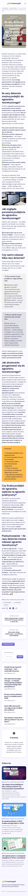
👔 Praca (6, 768)
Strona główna (5, 8)
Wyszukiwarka (8, 652)
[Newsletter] (5, 886)
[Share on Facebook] (10, 608)
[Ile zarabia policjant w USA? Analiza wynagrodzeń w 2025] (14, 810)
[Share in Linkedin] (13, 608)
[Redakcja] (15, 886)
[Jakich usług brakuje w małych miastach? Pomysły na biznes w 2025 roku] (14, 619)
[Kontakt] (10, 886)
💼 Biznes (14, 768)
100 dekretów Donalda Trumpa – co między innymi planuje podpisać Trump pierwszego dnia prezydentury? (13, 683)
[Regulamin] (16, 884)
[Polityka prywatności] (7, 884)
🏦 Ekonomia (19, 42)
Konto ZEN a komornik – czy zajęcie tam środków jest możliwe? (13, 708)
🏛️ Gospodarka (13, 8)
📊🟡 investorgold (14, 3)
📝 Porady (13, 44)
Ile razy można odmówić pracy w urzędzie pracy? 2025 (13, 696)
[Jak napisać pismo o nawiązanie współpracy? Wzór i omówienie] (14, 844)
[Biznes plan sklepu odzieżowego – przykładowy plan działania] (14, 633)
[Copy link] (16, 608)
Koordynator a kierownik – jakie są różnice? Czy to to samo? (13, 720)
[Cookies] (22, 884)
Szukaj (20, 657)
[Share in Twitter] (7, 608)
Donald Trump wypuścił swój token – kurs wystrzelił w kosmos (12, 669)
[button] (24, 3)
